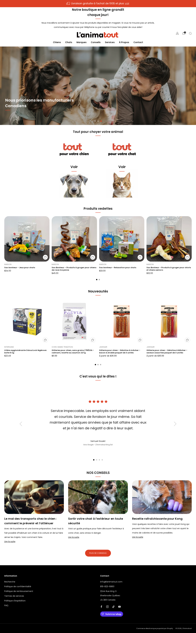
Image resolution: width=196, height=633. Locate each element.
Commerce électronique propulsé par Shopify (154, 628)
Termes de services (14, 596)
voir (127, 3)
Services (110, 42)
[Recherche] (190, 33)
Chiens (57, 42)
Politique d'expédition (15, 600)
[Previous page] (4, 239)
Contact (138, 42)
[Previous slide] (20, 424)
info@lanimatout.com (111, 581)
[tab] (96, 279)
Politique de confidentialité (17, 586)
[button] (95, 121)
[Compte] (177, 33)
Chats (68, 42)
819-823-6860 (107, 586)
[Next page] (191, 239)
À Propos (124, 42)
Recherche (9, 581)
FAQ (6, 605)
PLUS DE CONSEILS (98, 553)
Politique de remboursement (18, 591)
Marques (81, 42)
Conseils (96, 42)
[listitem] (98, 3)
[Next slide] (175, 424)
